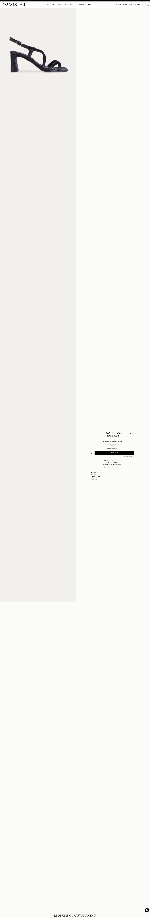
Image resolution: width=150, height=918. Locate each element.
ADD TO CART (114, 452)
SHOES (53, 4)
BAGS (48, 4)
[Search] (145, 5)
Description (95, 472)
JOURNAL (88, 4)
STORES (130, 4)
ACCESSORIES (69, 4)
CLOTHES (60, 4)
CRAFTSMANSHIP (79, 4)
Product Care (95, 478)
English (125, 4)
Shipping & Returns (96, 476)
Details (93, 474)
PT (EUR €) (118, 4)
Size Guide (94, 479)
